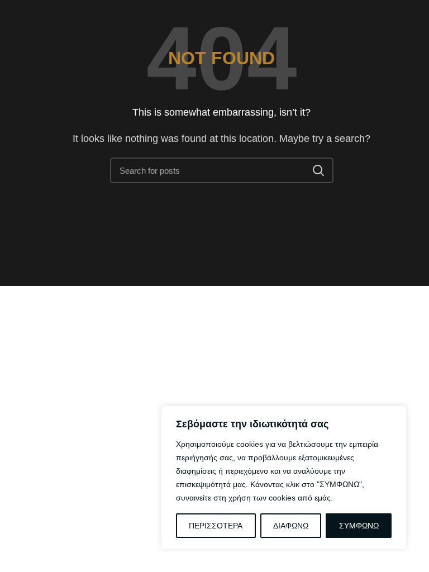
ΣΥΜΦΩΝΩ (359, 525)
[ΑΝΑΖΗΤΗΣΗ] (318, 170)
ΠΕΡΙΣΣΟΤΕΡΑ (215, 525)
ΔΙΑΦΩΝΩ (290, 525)
